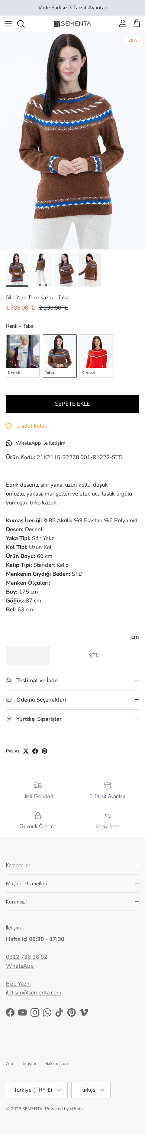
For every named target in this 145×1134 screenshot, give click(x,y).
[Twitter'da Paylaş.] (26, 751)
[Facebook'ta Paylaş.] (35, 751)
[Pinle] (44, 751)
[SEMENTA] (72, 23)
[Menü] (8, 24)
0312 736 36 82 (26, 957)
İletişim (29, 1063)
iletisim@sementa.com (33, 992)
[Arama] (24, 24)
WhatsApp (20, 966)
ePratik (77, 1109)
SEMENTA (32, 1109)
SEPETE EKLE (72, 404)
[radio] (23, 356)
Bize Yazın (18, 983)
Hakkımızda (56, 1063)
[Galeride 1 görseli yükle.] (72, 140)
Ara (9, 1063)
